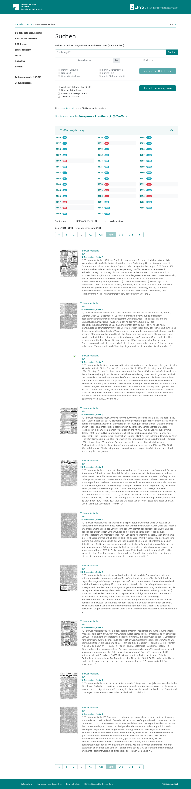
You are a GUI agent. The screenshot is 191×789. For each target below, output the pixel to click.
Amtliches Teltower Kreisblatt (76, 87)
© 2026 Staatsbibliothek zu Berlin (99, 784)
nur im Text (108, 72)
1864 (58, 184)
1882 (100, 207)
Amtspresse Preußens (26, 38)
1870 (100, 137)
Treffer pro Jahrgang (72, 130)
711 (131, 234)
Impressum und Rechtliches (49, 784)
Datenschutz (26, 784)
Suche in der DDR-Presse (158, 71)
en (175, 24)
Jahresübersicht (23, 49)
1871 (100, 143)
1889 (142, 166)
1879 (100, 190)
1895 (142, 201)
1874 (100, 160)
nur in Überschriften (112, 69)
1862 (58, 172)
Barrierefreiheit (73, 784)
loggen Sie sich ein (67, 108)
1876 (100, 172)
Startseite (19, 24)
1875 (100, 166)
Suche (29, 24)
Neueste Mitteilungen (72, 90)
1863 (58, 178)
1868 (58, 207)
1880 (100, 196)
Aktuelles (20, 61)
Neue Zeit (66, 72)
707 (90, 234)
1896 (142, 207)
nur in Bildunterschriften (114, 76)
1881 (100, 201)
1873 (100, 154)
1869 (58, 213)
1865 (58, 190)
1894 (142, 196)
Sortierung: (61, 221)
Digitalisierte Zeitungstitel (28, 32)
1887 (142, 154)
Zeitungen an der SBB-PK (28, 77)
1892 (142, 184)
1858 (58, 149)
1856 (58, 137)
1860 (58, 160)
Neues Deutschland (71, 76)
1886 (142, 149)
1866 (58, 196)
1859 (58, 154)
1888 (142, 160)
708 (101, 234)
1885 (142, 143)
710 (121, 234)
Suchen (172, 52)
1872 (100, 149)
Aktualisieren (117, 221)
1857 (58, 143)
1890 (142, 172)
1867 (58, 201)
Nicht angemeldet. (170, 784)
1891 (142, 178)
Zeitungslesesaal (23, 82)
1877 (100, 178)
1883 (100, 213)
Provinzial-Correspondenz (74, 93)
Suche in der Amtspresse (158, 88)
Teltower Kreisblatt (70, 96)
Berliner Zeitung (69, 69)
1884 (142, 137)
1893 (142, 190)
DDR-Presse (21, 44)
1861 (58, 166)
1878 (100, 184)
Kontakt (19, 66)
